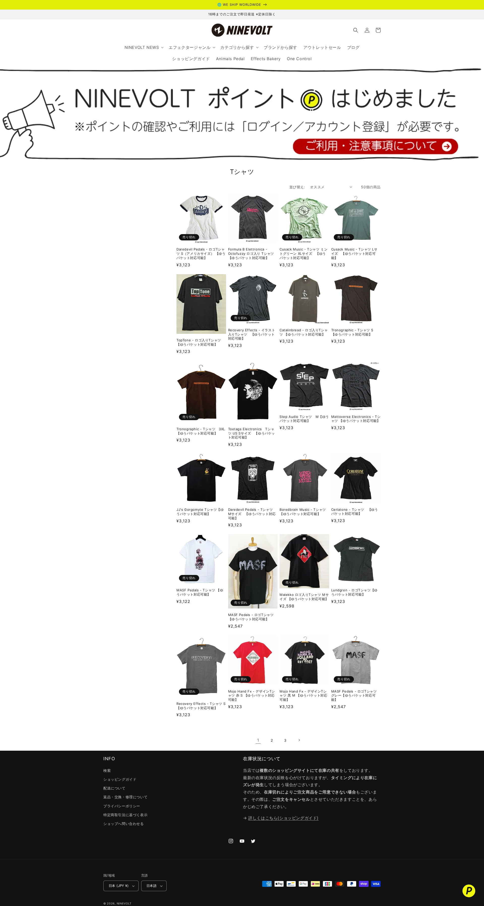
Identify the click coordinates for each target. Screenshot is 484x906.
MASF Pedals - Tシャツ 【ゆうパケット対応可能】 (199, 592)
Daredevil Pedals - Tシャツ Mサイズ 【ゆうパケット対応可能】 (252, 514)
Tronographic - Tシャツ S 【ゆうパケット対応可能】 (352, 332)
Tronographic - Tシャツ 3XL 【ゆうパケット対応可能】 (201, 431)
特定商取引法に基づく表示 (125, 815)
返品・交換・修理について (125, 797)
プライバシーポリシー (121, 806)
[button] (355, 30)
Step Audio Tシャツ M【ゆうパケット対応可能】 (304, 419)
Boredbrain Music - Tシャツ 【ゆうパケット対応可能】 (303, 512)
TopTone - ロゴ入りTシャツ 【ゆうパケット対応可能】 (200, 342)
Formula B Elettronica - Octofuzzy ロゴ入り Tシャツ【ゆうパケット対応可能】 (251, 253)
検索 (107, 770)
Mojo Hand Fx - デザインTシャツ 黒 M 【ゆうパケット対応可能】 (303, 695)
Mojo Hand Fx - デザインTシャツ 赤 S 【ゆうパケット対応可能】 (251, 695)
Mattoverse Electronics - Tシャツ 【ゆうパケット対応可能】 (356, 419)
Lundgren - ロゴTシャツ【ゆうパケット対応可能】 (354, 592)
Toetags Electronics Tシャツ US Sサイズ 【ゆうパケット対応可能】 (251, 433)
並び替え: (297, 187)
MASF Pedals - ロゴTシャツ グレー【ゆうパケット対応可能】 (354, 695)
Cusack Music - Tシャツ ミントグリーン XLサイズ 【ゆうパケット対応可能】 (303, 253)
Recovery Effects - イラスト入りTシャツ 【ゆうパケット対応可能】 (251, 334)
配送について (114, 788)
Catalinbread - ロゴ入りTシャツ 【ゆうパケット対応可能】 (304, 332)
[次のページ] (299, 740)
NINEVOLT (124, 903)
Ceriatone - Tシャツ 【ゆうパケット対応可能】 (354, 512)
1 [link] (258, 740)
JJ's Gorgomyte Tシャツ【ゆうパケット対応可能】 (200, 512)
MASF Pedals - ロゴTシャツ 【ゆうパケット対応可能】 (251, 617)
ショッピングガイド (119, 779)
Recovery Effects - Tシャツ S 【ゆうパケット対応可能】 (201, 706)
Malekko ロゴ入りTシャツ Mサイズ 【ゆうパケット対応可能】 (304, 597)
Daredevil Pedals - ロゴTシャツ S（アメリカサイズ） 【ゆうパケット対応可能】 (201, 253)
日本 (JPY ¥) (119, 886)
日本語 (151, 886)
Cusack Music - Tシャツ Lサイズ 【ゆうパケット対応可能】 (354, 253)
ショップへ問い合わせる (123, 823)
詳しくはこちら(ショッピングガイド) (283, 817)
